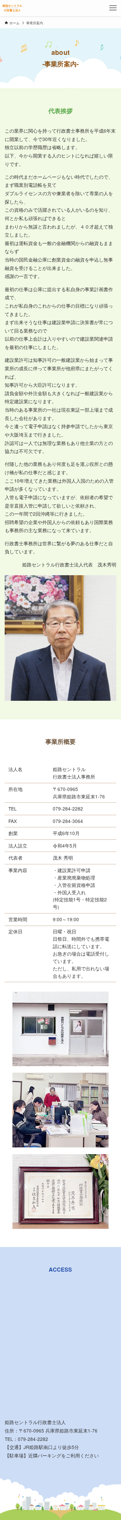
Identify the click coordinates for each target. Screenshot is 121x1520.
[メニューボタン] (113, 8)
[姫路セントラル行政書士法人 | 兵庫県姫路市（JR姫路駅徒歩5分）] (12, 8)
